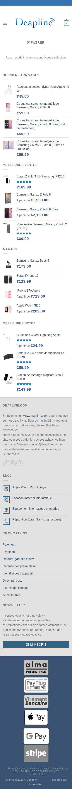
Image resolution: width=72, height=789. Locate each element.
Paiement (9, 544)
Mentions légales (56, 768)
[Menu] (5, 23)
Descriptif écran (13, 580)
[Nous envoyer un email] (19, 463)
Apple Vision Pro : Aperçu (29, 487)
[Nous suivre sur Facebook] (6, 463)
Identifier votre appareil (18, 573)
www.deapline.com (35, 415)
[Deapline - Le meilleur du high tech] (35, 23)
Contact (36, 768)
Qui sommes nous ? (15, 768)
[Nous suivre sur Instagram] (13, 463)
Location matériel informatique (32, 498)
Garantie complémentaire (19, 566)
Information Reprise (15, 587)
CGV (15, 771)
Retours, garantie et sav (18, 559)
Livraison (9, 551)
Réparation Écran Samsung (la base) (36, 519)
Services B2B (12, 594)
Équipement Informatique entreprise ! (36, 508)
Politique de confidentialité (39, 771)
